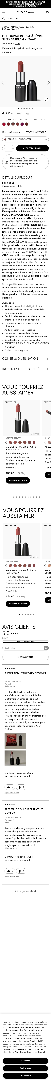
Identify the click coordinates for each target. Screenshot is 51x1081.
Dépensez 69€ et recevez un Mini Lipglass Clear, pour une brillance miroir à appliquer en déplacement (25, 4)
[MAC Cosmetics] (26, 12)
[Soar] (29, 442)
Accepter (25, 1061)
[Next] (37, 442)
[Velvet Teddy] (10, 442)
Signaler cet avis (12, 792)
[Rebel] (22, 124)
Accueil (6, 27)
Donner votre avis (25, 641)
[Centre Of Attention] (4, 124)
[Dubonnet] (8, 124)
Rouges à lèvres (10, 29)
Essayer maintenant (36, 132)
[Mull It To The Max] (15, 442)
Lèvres (29, 27)
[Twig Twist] (34, 442)
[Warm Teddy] (20, 442)
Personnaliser (25, 1075)
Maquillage (18, 27)
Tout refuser (25, 1068)
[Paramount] (26, 124)
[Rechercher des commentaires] (46, 648)
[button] (15, 741)
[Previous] (6, 442)
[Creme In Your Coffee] (13, 124)
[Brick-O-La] (17, 124)
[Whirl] (25, 442)
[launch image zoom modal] (46, 99)
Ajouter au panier (32, 148)
